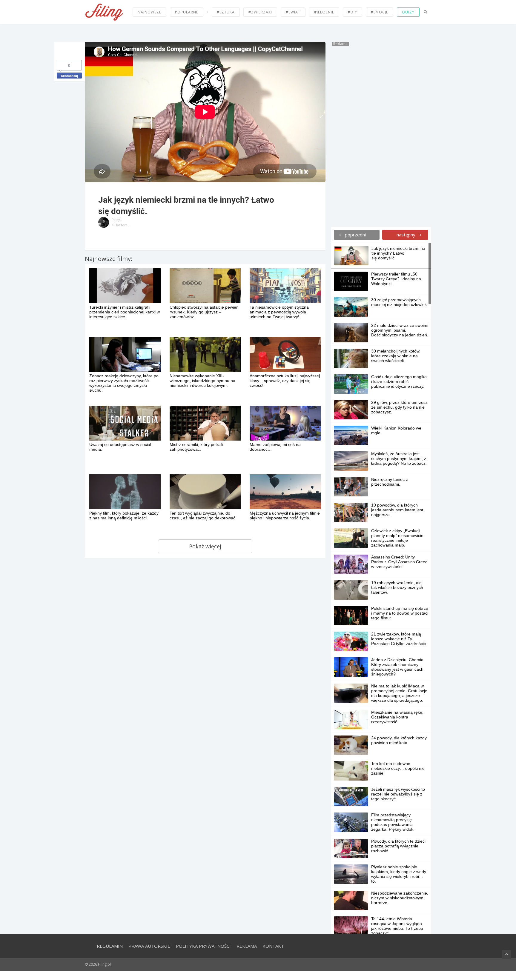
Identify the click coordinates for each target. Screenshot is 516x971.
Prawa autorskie (149, 946)
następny (407, 235)
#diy (352, 12)
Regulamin (110, 946)
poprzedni (355, 235)
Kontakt (273, 946)
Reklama (246, 946)
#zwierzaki (260, 12)
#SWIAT (293, 12)
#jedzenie (324, 12)
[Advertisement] (381, 135)
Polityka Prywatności (203, 946)
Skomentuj (69, 75)
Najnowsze (149, 12)
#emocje (379, 12)
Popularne (186, 12)
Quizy (408, 12)
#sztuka (226, 12)
